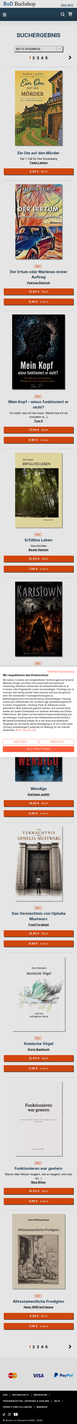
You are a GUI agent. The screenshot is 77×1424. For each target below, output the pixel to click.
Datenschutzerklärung (61, 671)
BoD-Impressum (26, 730)
